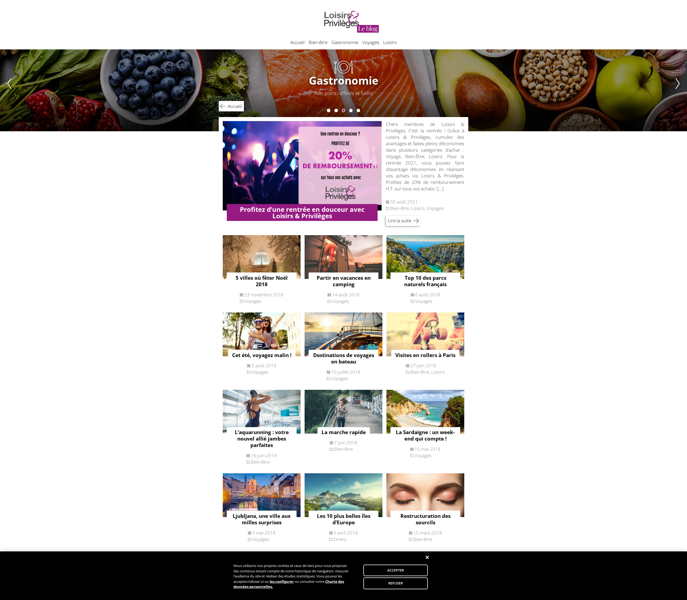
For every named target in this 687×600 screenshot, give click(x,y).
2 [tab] (336, 110)
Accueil (297, 42)
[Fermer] (427, 557)
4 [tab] (351, 110)
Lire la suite (399, 220)
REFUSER (395, 583)
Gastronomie (344, 42)
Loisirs (390, 42)
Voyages (370, 42)
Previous (6, 90)
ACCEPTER (395, 570)
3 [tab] (343, 110)
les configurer (282, 581)
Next (681, 90)
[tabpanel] (343, 90)
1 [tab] (328, 110)
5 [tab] (358, 110)
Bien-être (318, 42)
